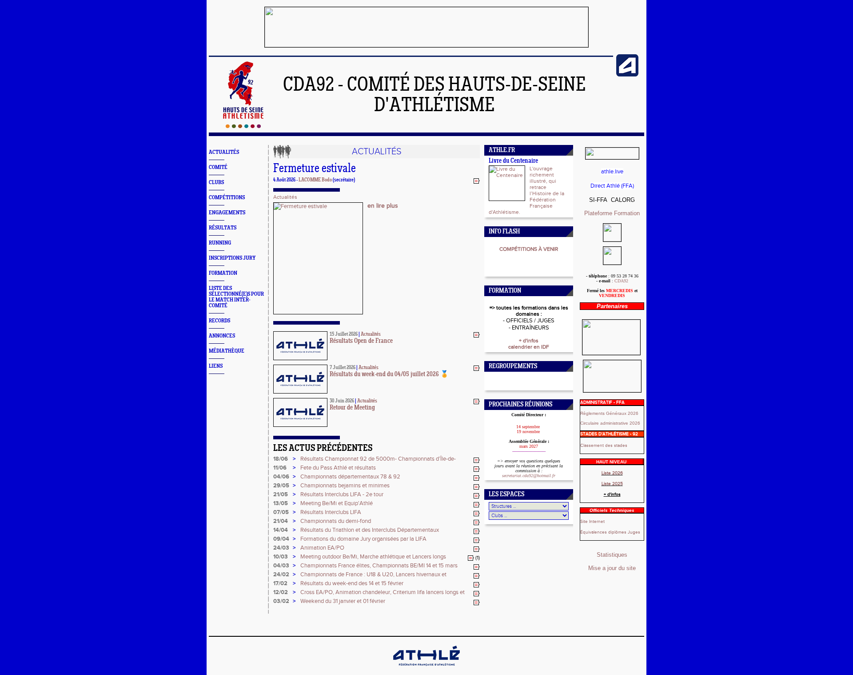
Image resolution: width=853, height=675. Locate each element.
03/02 (281, 601)
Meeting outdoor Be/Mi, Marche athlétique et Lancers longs (373, 556)
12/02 (280, 592)
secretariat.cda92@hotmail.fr (528, 475)
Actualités (285, 197)
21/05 (280, 494)
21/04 (280, 521)
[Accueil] (243, 126)
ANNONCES (222, 336)
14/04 (280, 530)
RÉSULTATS (222, 228)
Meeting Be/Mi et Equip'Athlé (336, 503)
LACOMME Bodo (315, 180)
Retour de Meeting (352, 408)
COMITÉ (218, 167)
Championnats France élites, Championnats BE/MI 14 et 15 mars (379, 565)
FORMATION (223, 273)
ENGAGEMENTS (227, 213)
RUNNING (220, 243)
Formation (627, 213)
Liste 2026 (612, 473)
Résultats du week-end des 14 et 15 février (351, 583)
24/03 (281, 547)
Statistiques (612, 554)
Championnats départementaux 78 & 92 (350, 476)
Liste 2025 (612, 483)
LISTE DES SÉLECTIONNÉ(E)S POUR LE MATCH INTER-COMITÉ (236, 297)
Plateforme (599, 213)
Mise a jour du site (612, 568)
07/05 (281, 512)
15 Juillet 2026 (344, 334)
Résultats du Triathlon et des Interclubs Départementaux (369, 530)
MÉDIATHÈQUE (226, 351)
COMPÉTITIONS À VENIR (528, 249)
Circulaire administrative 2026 (610, 423)
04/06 (281, 476)
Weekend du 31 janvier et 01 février (342, 601)
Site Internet (592, 521)
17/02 (280, 583)
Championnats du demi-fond (335, 521)
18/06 (280, 458)
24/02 (281, 574)
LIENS (216, 366)
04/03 (281, 565)
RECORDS (219, 321)
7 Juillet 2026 (342, 367)
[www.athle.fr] (627, 74)
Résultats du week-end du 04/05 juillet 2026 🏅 (389, 374)
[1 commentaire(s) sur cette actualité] (471, 557)
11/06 (280, 467)
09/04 (281, 538)
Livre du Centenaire (513, 161)
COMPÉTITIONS (227, 198)
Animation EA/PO (322, 547)
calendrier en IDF (528, 347)
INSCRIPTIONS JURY (232, 258)
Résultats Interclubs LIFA (330, 512)
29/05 (281, 485)
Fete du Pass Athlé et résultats (338, 467)
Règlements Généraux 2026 (609, 413)
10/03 (280, 556)
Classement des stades (603, 445)
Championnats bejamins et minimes (345, 485)
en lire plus (382, 205)
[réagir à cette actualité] (477, 180)
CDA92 (621, 280)
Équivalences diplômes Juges (610, 532)
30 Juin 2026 (342, 401)
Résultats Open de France (361, 341)
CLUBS (216, 182)
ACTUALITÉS (224, 152)
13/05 (280, 503)
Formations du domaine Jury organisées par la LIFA (363, 538)
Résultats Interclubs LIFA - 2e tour (341, 494)
